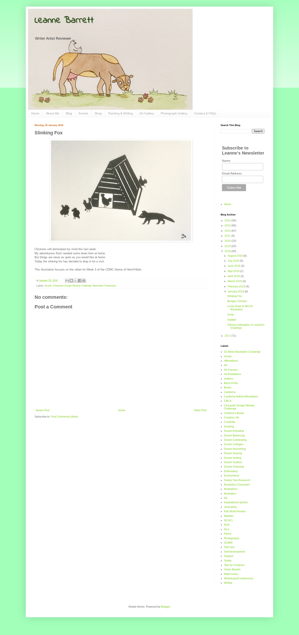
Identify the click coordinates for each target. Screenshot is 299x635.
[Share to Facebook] (79, 280)
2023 (228, 225)
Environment (231, 475)
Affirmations (231, 360)
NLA (226, 529)
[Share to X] (75, 280)
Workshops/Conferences (238, 578)
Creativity (229, 421)
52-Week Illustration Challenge (242, 351)
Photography (231, 538)
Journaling (230, 507)
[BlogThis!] (71, 280)
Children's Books (234, 413)
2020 (228, 240)
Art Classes (230, 369)
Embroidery (231, 471)
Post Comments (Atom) (64, 416)
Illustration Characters (104, 285)
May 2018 (234, 271)
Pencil (227, 533)
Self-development (234, 551)
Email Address (232, 173)
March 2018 (235, 281)
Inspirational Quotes (236, 502)
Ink (225, 498)
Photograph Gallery (174, 113)
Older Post (200, 410)
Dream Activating (234, 430)
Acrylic (48, 285)
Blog (69, 113)
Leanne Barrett (64, 20)
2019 (228, 246)
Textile (228, 560)
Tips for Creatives (234, 565)
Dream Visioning (234, 466)
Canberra (229, 392)
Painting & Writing (120, 113)
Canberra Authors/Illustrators (241, 396)
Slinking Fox (234, 296)
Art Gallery (146, 113)
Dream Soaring (233, 453)
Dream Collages (233, 444)
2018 (228, 251)
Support (228, 556)
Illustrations (230, 489)
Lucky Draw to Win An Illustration (240, 308)
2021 (228, 235)
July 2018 (234, 260)
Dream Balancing (234, 435)
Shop (98, 113)
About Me (52, 113)
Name (226, 160)
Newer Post (42, 410)
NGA (227, 524)
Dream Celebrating (235, 439)
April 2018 (234, 276)
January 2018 (236, 291)
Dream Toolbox (233, 462)
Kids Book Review (235, 511)
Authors (228, 378)
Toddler (231, 319)
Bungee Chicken (237, 301)
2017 (228, 335)
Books (227, 387)
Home (35, 113)
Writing (228, 582)
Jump (230, 314)
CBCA (227, 400)
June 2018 (234, 265)
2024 (228, 220)
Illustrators (230, 493)
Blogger (165, 606)
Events (83, 113)
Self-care (229, 547)
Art (225, 365)
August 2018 (235, 255)
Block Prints (231, 383)
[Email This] (67, 280)
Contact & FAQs (205, 113)
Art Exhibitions (232, 374)
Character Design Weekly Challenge (72, 285)
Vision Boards (232, 569)
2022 (228, 230)
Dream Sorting (232, 457)
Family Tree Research (237, 480)
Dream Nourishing (235, 448)
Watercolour (231, 574)
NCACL (228, 520)
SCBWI (228, 542)
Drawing (229, 426)
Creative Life (231, 417)
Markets (228, 516)
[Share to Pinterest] (84, 280)
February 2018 (237, 286)
